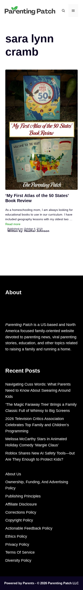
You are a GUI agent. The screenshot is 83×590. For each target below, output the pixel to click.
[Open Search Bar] (63, 10)
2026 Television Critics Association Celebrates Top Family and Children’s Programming (37, 425)
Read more (12, 224)
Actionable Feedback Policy (28, 528)
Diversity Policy (18, 560)
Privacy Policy (17, 544)
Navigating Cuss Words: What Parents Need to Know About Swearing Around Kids (38, 390)
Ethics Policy (16, 536)
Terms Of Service (20, 552)
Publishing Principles (23, 496)
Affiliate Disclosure (21, 504)
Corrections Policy (20, 512)
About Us (13, 474)
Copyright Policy (19, 520)
